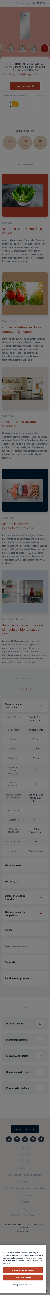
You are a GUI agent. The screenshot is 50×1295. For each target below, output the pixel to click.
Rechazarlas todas (23, 1277)
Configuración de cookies (23, 1284)
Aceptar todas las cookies (23, 1270)
